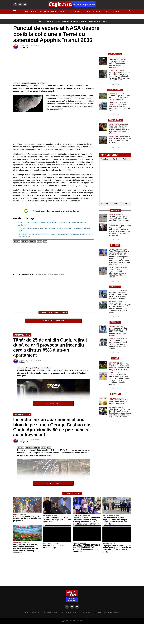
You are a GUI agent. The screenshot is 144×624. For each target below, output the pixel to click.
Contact (38, 21)
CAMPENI (56, 612)
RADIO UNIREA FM (100, 612)
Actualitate (36, 11)
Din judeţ (64, 11)
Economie (75, 11)
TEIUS (82, 612)
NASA (56, 274)
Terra (62, 274)
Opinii (115, 159)
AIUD (34, 612)
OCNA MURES (66, 612)
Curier (115, 203)
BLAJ (49, 612)
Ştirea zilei (104, 203)
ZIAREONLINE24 (113, 612)
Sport (108, 11)
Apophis (38, 274)
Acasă (25, 11)
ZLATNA (88, 612)
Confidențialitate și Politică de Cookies (89, 21)
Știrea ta (117, 11)
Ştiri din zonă (72, 17)
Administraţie (50, 11)
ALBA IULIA (41, 612)
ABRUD (27, 612)
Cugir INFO (24, 47)
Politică (86, 11)
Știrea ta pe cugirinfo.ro (57, 21)
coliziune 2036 (48, 274)
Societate (97, 11)
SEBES (75, 612)
